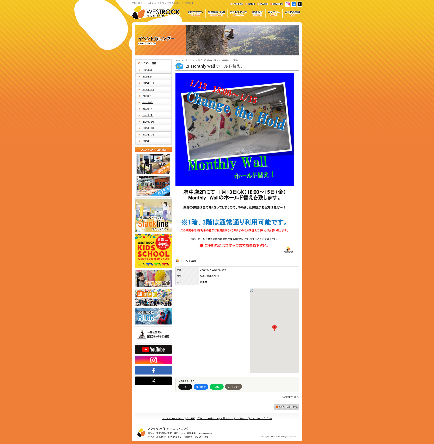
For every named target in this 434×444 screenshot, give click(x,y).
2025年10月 (148, 89)
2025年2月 (147, 115)
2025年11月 (148, 83)
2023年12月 (148, 128)
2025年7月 (147, 95)
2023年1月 (147, 141)
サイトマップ (242, 418)
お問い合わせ (227, 418)
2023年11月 (148, 134)
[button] (274, 328)
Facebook (201, 386)
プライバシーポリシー (208, 418)
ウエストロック (181, 60)
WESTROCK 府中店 (209, 275)
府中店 (203, 282)
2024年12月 (148, 121)
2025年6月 (147, 102)
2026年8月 (147, 70)
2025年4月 (147, 108)
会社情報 (190, 418)
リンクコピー (233, 386)
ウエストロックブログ (261, 418)
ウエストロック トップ (173, 418)
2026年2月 (147, 76)
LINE (216, 386)
